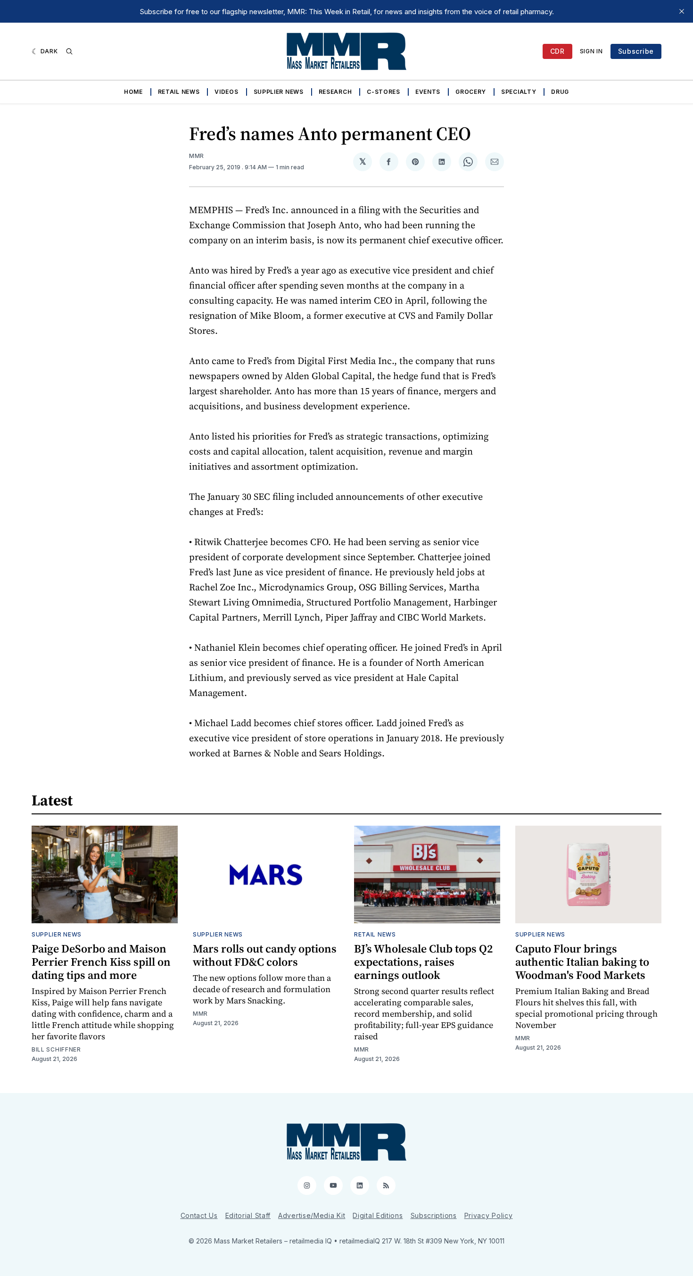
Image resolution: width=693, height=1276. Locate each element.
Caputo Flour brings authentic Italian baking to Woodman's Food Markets (582, 962)
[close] (681, 11)
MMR (196, 155)
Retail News (179, 91)
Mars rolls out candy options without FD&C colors (265, 955)
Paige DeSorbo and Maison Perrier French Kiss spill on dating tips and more (101, 962)
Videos (226, 91)
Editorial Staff (248, 1215)
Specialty (518, 91)
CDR (557, 51)
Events (427, 91)
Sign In (591, 51)
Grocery (470, 91)
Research (335, 91)
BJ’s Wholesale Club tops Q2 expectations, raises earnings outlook (423, 962)
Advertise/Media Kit (311, 1215)
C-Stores (383, 91)
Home (133, 91)
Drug (560, 91)
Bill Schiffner (56, 1049)
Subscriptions (434, 1215)
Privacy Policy (488, 1215)
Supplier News (279, 91)
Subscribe (636, 51)
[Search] (69, 51)
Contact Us (199, 1215)
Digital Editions (378, 1215)
